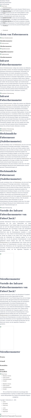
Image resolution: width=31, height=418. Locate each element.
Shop (4, 13)
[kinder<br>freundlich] (0, 367)
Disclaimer (5, 403)
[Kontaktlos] (0, 363)
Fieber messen (6, 9)
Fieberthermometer (7, 7)
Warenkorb (5, 25)
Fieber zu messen (7, 69)
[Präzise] (0, 355)
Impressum (5, 405)
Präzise (2, 357)
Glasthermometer (6, 57)
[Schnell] (0, 359)
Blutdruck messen (7, 11)
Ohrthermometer (6, 46)
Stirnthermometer (6, 41)
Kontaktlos (3, 365)
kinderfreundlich (3, 370)
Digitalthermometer (6, 52)
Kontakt (5, 381)
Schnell (2, 361)
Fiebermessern (17, 144)
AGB (4, 401)
